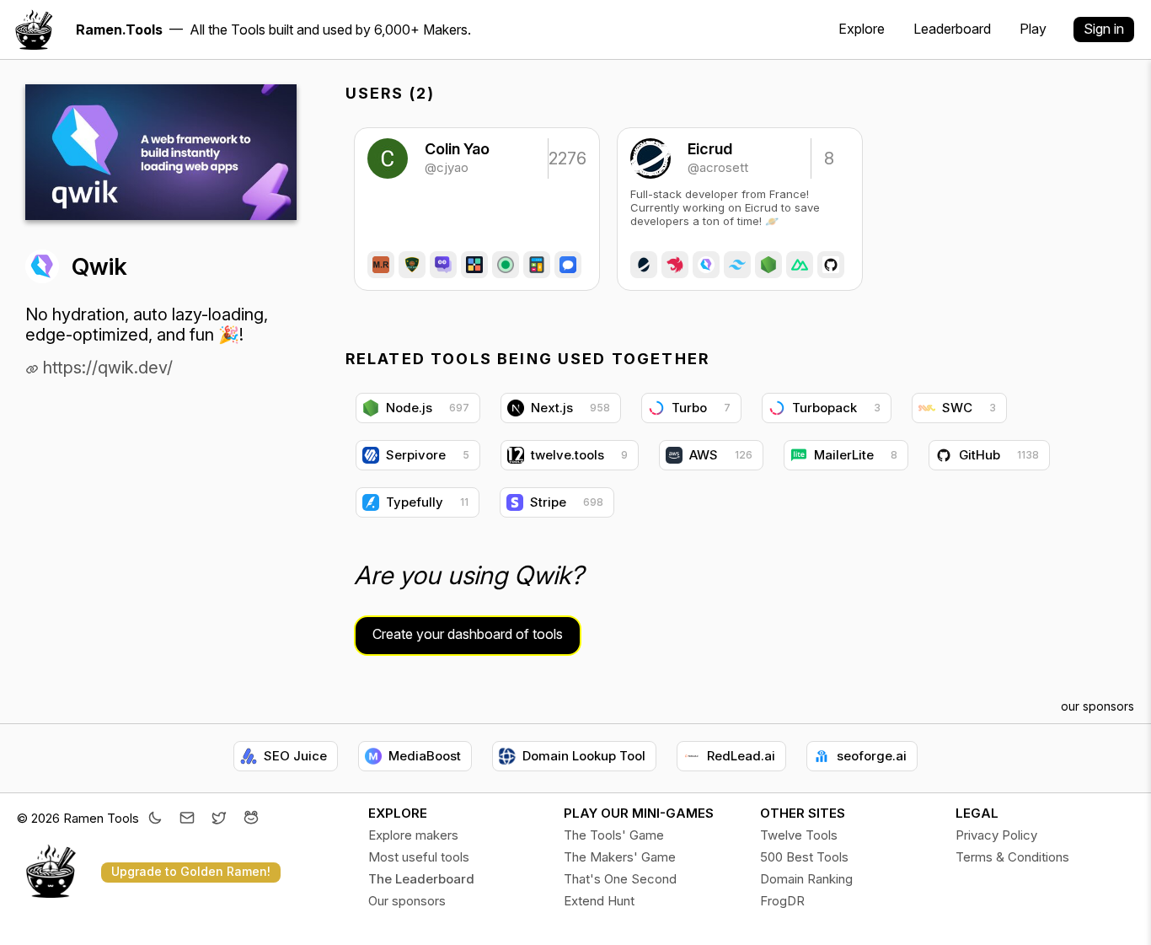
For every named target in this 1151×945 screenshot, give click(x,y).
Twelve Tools (799, 835)
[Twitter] (219, 819)
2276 (566, 158)
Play (1033, 28)
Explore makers (413, 835)
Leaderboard (952, 28)
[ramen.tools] (33, 29)
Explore (861, 28)
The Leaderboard (421, 879)
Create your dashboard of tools (467, 634)
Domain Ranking (806, 879)
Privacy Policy (996, 835)
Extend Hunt (599, 901)
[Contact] (187, 819)
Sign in (1104, 28)
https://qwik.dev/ (106, 367)
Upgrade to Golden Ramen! (190, 871)
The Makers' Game (620, 857)
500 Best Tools (804, 857)
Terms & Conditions (1012, 857)
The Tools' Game (614, 835)
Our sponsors (407, 901)
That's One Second (620, 879)
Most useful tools (418, 857)
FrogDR (782, 901)
